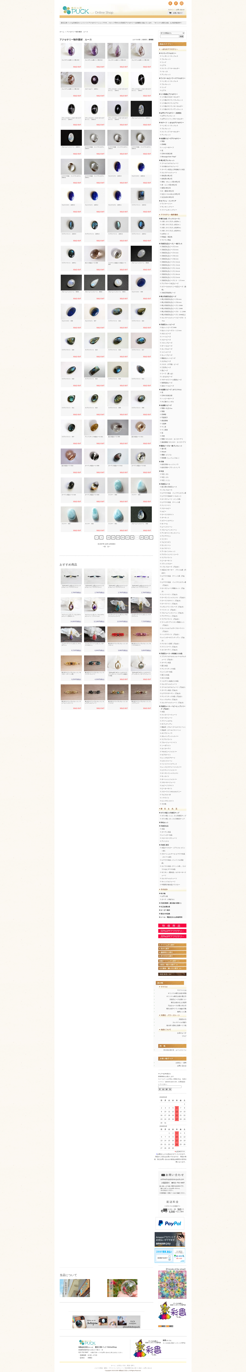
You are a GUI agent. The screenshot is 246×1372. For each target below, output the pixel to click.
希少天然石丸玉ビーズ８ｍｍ (172, 302)
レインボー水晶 (167, 672)
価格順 (144, 39)
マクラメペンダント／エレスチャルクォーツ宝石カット (71, 615)
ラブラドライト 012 (138, 378)
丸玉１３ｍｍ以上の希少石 (171, 194)
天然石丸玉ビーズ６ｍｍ (170, 256)
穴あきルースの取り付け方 (177, 1005)
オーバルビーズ (167, 346)
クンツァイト (166, 505)
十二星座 (165, 430)
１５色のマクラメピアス (170, 103)
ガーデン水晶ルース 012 (139, 465)
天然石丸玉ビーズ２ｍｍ (170, 247)
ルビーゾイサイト (168, 785)
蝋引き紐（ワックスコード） (171, 219)
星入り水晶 (165, 675)
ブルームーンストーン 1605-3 (71, 147)
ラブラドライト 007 (68, 436)
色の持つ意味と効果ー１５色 (176, 1025)
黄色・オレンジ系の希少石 (171, 182)
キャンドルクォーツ (168, 881)
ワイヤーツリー (167, 204)
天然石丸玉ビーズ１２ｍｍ (171, 265)
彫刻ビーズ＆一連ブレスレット (171, 446)
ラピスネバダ (166, 795)
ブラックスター (167, 564)
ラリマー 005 (136, 494)
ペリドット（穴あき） (169, 610)
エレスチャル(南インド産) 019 (70, 89)
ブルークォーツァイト (169, 742)
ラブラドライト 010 (91, 407)
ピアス (164, 65)
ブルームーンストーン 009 (140, 523)
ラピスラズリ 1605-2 (91, 205)
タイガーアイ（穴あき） (170, 650)
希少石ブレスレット (168, 160)
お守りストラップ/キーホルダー (172, 119)
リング (164, 62)
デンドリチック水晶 (168, 669)
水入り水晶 (165, 678)
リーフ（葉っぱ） (168, 373)
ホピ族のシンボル (168, 402)
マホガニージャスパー (169, 752)
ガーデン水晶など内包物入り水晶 (173, 169)
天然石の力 (182, 1019)
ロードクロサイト (168, 514)
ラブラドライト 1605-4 (92, 234)
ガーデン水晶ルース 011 (115, 465)
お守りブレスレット (168, 116)
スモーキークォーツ (168, 782)
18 (132, 537)
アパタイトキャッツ (168, 551)
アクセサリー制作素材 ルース (77, 32)
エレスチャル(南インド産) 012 (93, 60)
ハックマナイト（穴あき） (171, 634)
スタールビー (166, 508)
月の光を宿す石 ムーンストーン (174, 1050)
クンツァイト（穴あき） (170, 594)
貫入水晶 (165, 666)
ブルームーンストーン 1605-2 (141, 118)
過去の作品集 (165, 914)
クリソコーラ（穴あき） (170, 647)
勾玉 (162, 471)
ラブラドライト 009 (114, 407)
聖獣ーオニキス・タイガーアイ (172, 439)
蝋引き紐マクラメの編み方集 (176, 1009)
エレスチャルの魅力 (179, 1022)
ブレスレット (166, 59)
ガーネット (165, 517)
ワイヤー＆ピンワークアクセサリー (173, 78)
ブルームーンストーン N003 (70, 291)
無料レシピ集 (181, 1012)
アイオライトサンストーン (171, 533)
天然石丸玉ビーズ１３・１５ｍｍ (173, 280)
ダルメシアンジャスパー (170, 736)
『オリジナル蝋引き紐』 (161, 23)
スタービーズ (166, 340)
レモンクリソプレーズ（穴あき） (173, 607)
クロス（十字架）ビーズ (170, 364)
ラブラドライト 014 (114, 378)
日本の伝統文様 (167, 154)
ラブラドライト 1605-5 (69, 234)
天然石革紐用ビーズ (168, 293)
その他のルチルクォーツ (170, 166)
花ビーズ (165, 370)
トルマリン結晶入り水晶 (170, 681)
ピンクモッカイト (168, 801)
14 (113, 537)
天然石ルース (165, 484)
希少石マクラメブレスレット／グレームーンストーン (71, 702)
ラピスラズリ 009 (137, 291)
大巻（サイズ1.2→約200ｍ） (172, 231)
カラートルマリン (168, 521)
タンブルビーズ (167, 349)
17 (127, 537)
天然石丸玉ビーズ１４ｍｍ (171, 268)
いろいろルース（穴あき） (171, 567)
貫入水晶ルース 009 (114, 436)
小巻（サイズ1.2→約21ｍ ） (171, 224)
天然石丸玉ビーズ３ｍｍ (170, 250)
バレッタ (165, 71)
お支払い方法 (121, 1365)
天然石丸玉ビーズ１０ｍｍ (171, 262)
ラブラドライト (167, 557)
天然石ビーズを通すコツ (178, 999)
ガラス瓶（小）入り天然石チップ (173, 819)
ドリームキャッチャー (169, 210)
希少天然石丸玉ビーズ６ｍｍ (172, 299)
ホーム (62, 32)
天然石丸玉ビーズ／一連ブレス (171, 244)
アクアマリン (166, 536)
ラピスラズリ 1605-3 (68, 205)
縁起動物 (165, 421)
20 (142, 537)
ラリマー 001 (112, 523)
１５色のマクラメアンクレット (172, 109)
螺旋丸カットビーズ (168, 358)
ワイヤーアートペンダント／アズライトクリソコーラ (117, 615)
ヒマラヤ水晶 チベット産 (171, 502)
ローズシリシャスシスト (170, 773)
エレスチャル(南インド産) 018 (140, 60)
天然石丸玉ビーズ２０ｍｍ (171, 277)
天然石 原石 (165, 845)
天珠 (162, 462)
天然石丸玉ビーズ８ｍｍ (170, 259)
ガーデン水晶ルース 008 (92, 465)
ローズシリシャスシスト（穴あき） (174, 597)
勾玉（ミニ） (166, 480)
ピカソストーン (167, 761)
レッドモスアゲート (168, 758)
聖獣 (163, 141)
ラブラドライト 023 (114, 321)
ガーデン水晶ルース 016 (92, 494)
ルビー (164, 511)
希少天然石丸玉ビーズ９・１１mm (174, 311)
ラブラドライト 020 (68, 350)
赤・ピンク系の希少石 (169, 185)
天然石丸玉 (164, 826)
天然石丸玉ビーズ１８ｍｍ (171, 274)
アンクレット (166, 74)
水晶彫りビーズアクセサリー (171, 138)
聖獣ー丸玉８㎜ (167, 408)
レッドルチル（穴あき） (170, 699)
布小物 (163, 893)
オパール (165, 524)
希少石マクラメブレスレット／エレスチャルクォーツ (94, 702)
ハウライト (165, 798)
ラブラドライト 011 (68, 407)
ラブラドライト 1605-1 (69, 263)
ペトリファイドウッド (169, 764)
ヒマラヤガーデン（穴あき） (172, 693)
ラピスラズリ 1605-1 (114, 205)
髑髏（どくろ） (167, 455)
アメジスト (165, 841)
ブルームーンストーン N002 (93, 291)
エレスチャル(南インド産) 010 (70, 60)
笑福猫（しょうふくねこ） (171, 458)
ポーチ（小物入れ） (168, 899)
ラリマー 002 (89, 523)
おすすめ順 (136, 39)
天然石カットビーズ (168, 324)
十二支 (164, 427)
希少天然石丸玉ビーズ (168, 296)
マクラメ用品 (166, 240)
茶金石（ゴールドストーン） (172, 730)
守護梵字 (165, 417)
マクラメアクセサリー (168, 53)
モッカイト (165, 776)
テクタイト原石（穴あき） (171, 644)
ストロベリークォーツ (169, 715)
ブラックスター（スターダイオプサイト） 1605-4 (94, 118)
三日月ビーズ (166, 367)
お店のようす (181, 1033)
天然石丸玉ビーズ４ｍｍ (170, 253)
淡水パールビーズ (168, 386)
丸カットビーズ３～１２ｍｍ (172, 330)
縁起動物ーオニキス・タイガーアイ (174, 442)
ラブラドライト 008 (138, 407)
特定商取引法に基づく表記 (133, 1368)
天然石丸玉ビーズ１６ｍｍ (171, 271)
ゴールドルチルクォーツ (170, 163)
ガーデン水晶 (166, 663)
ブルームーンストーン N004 (140, 263)
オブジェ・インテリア (168, 201)
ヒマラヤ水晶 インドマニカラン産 (174, 493)
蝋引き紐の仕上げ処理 (178, 1002)
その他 (164, 804)
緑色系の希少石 (167, 179)
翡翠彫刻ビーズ (167, 383)
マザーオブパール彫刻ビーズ (172, 380)
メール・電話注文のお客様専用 (171, 917)
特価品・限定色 (167, 237)
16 (123, 537)
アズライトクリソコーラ (170, 554)
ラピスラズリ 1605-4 (138, 176)
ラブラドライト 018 (114, 350)
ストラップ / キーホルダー (171, 68)
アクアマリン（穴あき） (170, 616)
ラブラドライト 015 (91, 378)
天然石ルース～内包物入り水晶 (171, 653)
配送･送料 (130, 1365)
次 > (108, 546)
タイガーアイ (166, 748)
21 (146, 537)
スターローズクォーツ (169, 838)
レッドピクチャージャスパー (172, 767)
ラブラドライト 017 (138, 350)
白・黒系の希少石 (168, 191)
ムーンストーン (167, 527)
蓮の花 (164, 449)
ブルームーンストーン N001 (117, 291)
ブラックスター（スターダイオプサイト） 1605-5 (117, 118)
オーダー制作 (165, 910)
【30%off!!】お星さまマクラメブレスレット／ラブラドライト (71, 586)
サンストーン (166, 545)
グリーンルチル (167, 721)
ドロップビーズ (167, 343)
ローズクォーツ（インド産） (172, 499)
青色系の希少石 (167, 176)
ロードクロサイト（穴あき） (172, 601)
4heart (164, 452)
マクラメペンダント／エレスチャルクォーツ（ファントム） (94, 615)
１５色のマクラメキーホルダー (172, 106)
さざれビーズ (166, 361)
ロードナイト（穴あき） (170, 604)
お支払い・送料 (181, 1063)
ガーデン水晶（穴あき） (170, 690)
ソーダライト (166, 745)
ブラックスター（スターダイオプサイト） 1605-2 (141, 89)
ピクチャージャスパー (169, 770)
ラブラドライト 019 (91, 350)
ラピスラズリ (166, 542)
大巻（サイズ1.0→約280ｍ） (172, 228)
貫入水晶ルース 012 (67, 465)
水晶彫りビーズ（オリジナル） (171, 389)
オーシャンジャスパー (169, 779)
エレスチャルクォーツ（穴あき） (173, 702)
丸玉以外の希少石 (168, 197)
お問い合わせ (180, 9)
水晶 (163, 712)
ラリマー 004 (66, 523)
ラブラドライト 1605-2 (139, 234)
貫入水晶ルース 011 (137, 436)
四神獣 (164, 144)
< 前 (104, 546)
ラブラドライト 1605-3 (115, 234)
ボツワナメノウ (167, 733)
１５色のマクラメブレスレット (172, 100)
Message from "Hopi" (169, 157)
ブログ (184, 1036)
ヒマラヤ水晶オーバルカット (172, 496)
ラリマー (165, 539)
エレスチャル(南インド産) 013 (117, 60)
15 (118, 537)
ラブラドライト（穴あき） (171, 619)
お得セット (165, 234)
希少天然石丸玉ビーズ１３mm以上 (174, 315)
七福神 (164, 424)
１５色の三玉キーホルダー (171, 97)
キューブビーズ (167, 355)
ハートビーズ (166, 337)
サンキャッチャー (168, 207)
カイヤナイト (166, 548)
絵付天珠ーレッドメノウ (170, 464)
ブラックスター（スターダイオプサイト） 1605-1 (117, 89)
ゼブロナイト (166, 755)
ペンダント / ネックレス (170, 56)
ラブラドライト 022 (138, 321)
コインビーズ (166, 352)
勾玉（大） (165, 474)
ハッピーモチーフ (168, 147)
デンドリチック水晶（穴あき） (172, 696)
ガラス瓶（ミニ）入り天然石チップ (174, 816)
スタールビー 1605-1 (91, 89)
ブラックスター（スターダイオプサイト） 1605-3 (71, 118)
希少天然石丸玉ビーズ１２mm (172, 308)
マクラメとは (181, 990)
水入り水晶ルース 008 (91, 263)
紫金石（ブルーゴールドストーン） (174, 727)
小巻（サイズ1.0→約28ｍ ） (171, 221)
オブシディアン (167, 724)
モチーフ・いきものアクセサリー (172, 123)
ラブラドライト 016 (68, 378)
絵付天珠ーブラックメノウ (171, 467)
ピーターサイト (167, 561)
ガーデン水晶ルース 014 (69, 494)
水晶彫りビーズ (166, 405)
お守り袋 (165, 896)
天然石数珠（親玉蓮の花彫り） (171, 903)
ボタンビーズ (166, 334)
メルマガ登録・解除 (100, 1368)
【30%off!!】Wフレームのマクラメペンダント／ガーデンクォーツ (141, 673)
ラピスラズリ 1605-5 (114, 176)
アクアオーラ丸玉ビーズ (170, 283)
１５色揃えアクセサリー (169, 94)
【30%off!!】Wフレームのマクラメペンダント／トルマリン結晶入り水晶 (117, 674)
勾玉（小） (165, 477)
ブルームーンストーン (169, 530)
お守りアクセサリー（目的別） (171, 113)
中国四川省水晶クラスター (171, 885)
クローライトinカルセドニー (171, 792)
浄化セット (164, 822)
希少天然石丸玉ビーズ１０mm (172, 305)
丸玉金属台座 (165, 907)
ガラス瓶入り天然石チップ (170, 813)
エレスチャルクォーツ (169, 172)
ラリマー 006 (112, 494)
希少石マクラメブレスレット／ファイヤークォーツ (94, 673)
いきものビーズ (167, 377)
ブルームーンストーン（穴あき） (173, 613)
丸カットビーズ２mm (169, 327)
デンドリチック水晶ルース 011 (94, 436)
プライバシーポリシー (116, 1368)
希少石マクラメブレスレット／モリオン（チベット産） (71, 673)
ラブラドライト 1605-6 (139, 205)
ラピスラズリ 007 (90, 321)
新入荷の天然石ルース (169, 487)
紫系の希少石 (166, 188)
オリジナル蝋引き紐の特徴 (177, 993)
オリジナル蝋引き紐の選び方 (176, 996)
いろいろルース (167, 490)
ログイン (171, 9)
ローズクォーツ (167, 718)
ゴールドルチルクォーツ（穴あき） (174, 687)
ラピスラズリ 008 (67, 321)
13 (108, 537)
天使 (163, 436)
